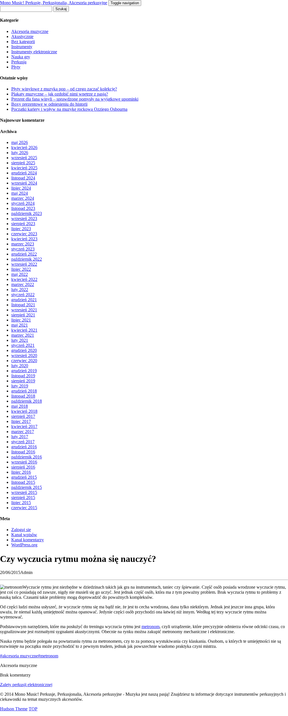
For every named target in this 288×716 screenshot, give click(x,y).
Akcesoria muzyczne (29, 31)
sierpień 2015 (23, 497)
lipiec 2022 (21, 269)
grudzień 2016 (24, 446)
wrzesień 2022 (24, 264)
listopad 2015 (23, 482)
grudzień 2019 (24, 370)
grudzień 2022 (24, 254)
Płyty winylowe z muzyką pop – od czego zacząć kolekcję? (64, 89)
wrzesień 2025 (24, 157)
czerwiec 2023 (24, 233)
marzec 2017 (22, 431)
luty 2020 (19, 365)
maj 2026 (19, 142)
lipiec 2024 (21, 188)
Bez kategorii (23, 41)
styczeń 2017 (23, 441)
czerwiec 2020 (24, 360)
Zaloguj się (21, 529)
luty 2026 (19, 152)
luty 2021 (19, 340)
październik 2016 (26, 457)
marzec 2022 (22, 284)
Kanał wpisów (24, 534)
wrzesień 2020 (24, 355)
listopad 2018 (23, 396)
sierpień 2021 (23, 314)
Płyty (16, 67)
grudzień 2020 (24, 350)
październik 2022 (26, 259)
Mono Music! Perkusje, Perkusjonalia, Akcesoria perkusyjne (53, 2)
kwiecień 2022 (24, 279)
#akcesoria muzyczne (19, 655)
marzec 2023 (22, 243)
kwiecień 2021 (24, 330)
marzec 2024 (22, 198)
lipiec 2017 (21, 421)
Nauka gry (20, 56)
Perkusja (18, 61)
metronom (150, 626)
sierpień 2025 (23, 162)
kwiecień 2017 (24, 426)
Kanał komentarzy (27, 539)
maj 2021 (19, 325)
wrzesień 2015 (24, 492)
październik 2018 (26, 401)
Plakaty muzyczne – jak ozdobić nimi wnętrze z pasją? (59, 94)
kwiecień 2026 (24, 147)
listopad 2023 (23, 208)
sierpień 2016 (23, 467)
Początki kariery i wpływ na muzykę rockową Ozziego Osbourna (69, 109)
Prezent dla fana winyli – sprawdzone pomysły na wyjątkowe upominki (74, 99)
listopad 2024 (23, 178)
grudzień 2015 (24, 477)
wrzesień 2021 (24, 309)
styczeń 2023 (23, 249)
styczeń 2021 (23, 345)
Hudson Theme (14, 708)
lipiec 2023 (21, 228)
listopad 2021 (23, 304)
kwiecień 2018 (24, 411)
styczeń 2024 (23, 203)
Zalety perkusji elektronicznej (26, 684)
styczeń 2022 (23, 294)
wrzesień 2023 (24, 218)
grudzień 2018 (24, 391)
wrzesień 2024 (24, 183)
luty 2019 (19, 386)
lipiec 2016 (21, 472)
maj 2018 (19, 406)
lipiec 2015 (21, 502)
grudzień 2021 (24, 299)
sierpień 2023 (23, 223)
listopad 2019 (23, 375)
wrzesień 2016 (24, 462)
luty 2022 (19, 289)
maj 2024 (19, 193)
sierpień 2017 (23, 416)
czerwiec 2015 (24, 507)
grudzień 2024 (24, 172)
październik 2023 (26, 213)
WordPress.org (24, 544)
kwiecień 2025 (24, 167)
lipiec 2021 (21, 320)
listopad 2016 (23, 451)
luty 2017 (19, 436)
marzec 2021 (22, 335)
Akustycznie (22, 36)
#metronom (48, 655)
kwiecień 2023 (24, 238)
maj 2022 (19, 274)
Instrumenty (21, 46)
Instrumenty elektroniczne (34, 51)
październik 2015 (26, 487)
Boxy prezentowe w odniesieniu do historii (49, 104)
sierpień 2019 (23, 380)
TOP (33, 708)
